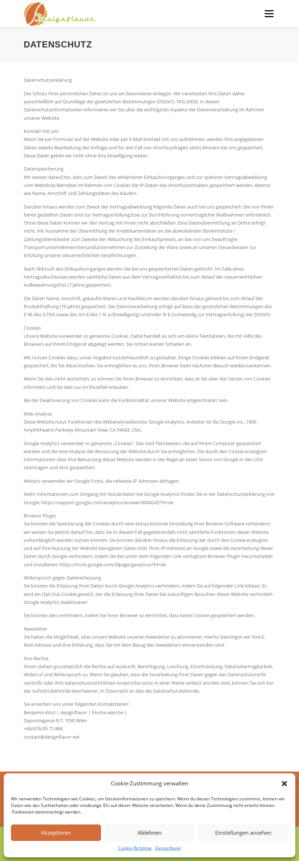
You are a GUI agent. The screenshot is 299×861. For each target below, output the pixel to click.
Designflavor (168, 848)
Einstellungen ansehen (243, 832)
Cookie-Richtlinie (135, 848)
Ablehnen (149, 832)
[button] (284, 783)
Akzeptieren (56, 832)
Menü (269, 13)
